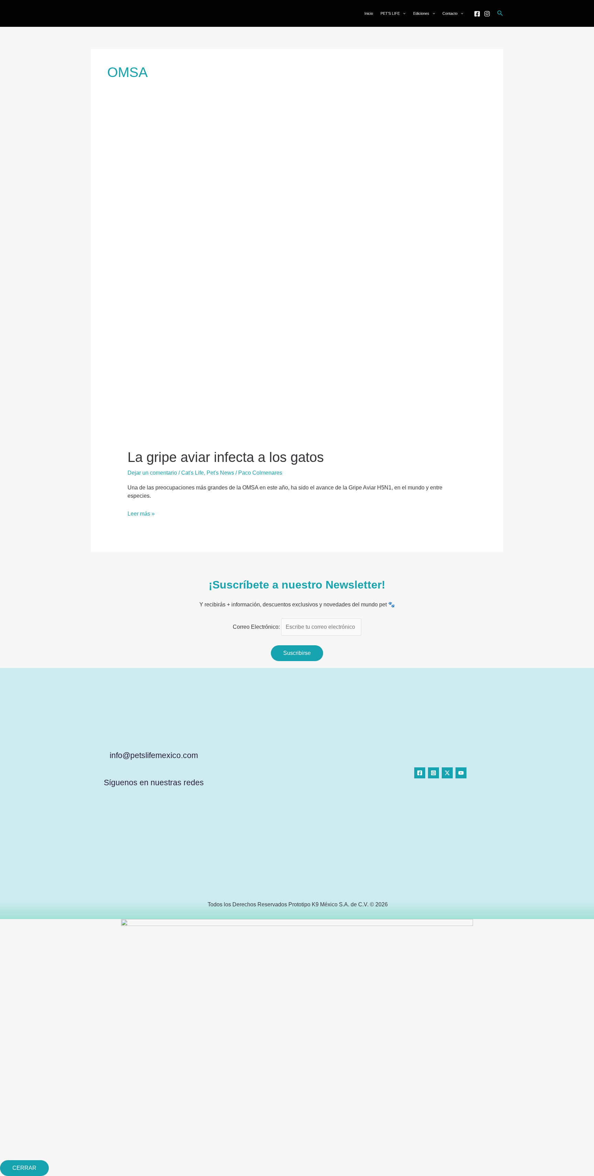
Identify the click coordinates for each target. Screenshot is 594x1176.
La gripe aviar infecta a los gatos (226, 457)
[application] (403, 13)
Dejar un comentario (152, 473)
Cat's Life (192, 473)
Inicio (368, 13)
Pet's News (220, 473)
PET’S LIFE (390, 13)
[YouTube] (460, 772)
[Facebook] (477, 14)
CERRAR (24, 1168)
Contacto (450, 13)
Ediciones (421, 13)
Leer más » (141, 513)
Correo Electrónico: (257, 627)
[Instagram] (487, 14)
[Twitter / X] (447, 772)
